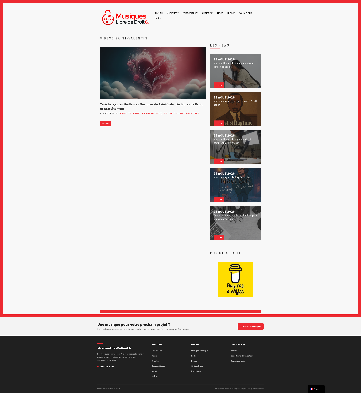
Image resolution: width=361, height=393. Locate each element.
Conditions (245, 13)
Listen (105, 123)
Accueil (159, 13)
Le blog (231, 13)
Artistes (207, 13)
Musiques (172, 13)
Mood (220, 13)
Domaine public (238, 361)
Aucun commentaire (186, 113)
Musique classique (199, 350)
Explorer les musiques (250, 326)
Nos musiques (158, 350)
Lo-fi (193, 356)
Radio (158, 17)
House (194, 361)
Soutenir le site (107, 366)
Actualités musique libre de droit (140, 113)
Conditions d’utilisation (242, 356)
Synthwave (196, 371)
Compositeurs (190, 13)
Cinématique (197, 366)
